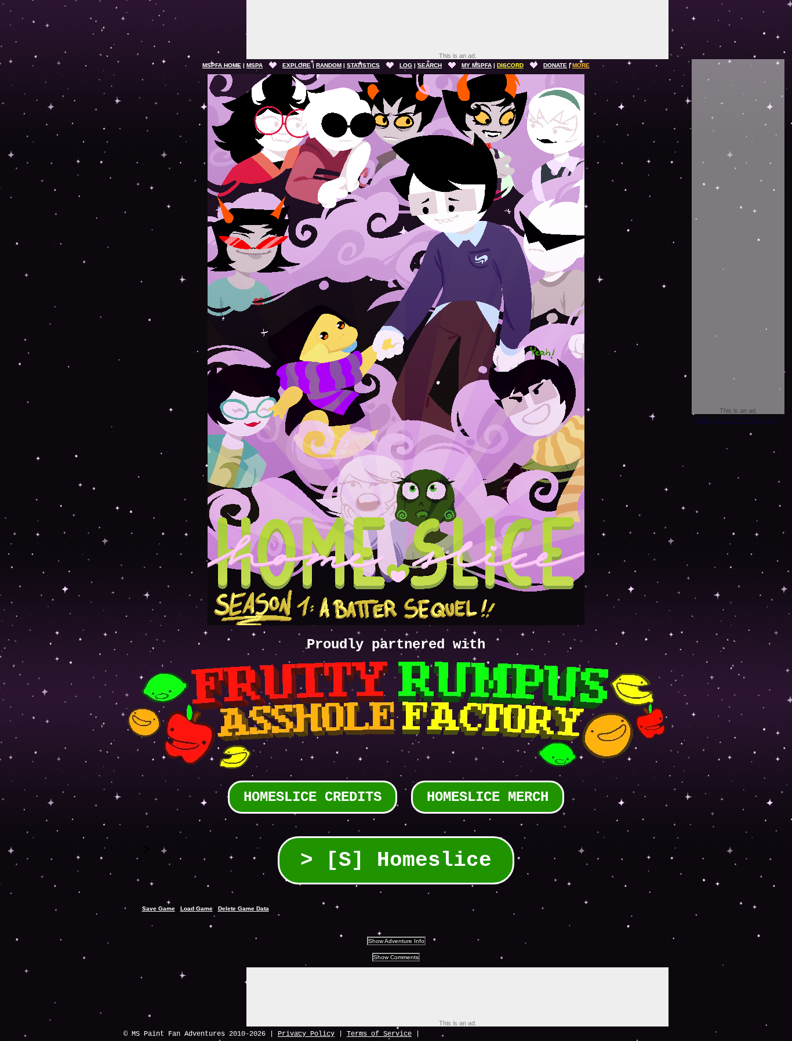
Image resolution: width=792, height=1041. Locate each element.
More (581, 65)
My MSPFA (477, 65)
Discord (510, 65)
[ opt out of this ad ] (736, 420)
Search (429, 65)
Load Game (196, 908)
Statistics (363, 65)
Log (405, 65)
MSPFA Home (221, 65)
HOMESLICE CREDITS (313, 797)
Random (328, 65)
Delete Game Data (243, 908)
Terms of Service (379, 1034)
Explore (296, 65)
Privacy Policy (306, 1034)
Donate (555, 65)
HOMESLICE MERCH (487, 797)
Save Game (158, 908)
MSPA (254, 65)
